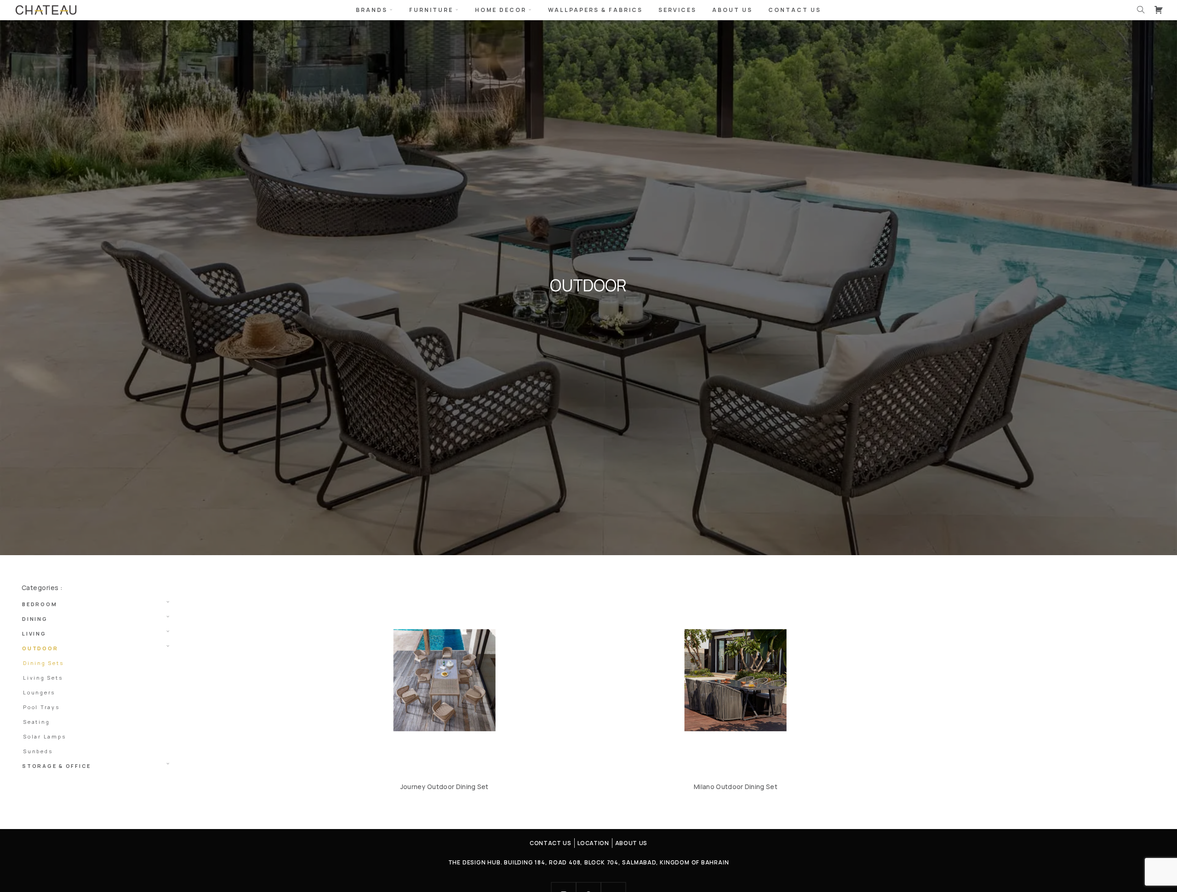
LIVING (34, 633)
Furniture (431, 10)
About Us (732, 10)
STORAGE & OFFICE (56, 765)
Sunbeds (37, 751)
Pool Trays (41, 707)
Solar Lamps (44, 736)
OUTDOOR (40, 648)
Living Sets (43, 677)
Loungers (39, 692)
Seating (36, 721)
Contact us (794, 10)
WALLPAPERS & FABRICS (595, 10)
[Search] (1141, 10)
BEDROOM (39, 604)
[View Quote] (1158, 9)
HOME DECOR (500, 10)
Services (677, 10)
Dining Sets (43, 662)
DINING (35, 618)
